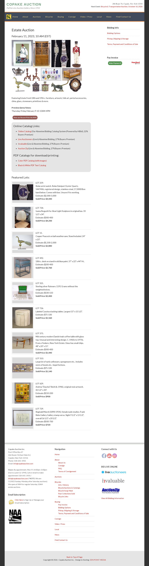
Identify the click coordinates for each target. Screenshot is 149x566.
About (57, 460)
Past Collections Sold (66, 494)
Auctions (58, 477)
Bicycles (58, 482)
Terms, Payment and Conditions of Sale (122, 44)
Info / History (63, 485)
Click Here (19, 500)
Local (57, 529)
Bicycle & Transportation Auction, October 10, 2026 (121, 6)
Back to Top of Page (74, 557)
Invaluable (22, 144)
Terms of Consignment (67, 471)
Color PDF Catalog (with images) (32, 160)
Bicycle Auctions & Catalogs (69, 488)
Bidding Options (113, 33)
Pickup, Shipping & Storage (118, 38)
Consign (61, 466)
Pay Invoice (62, 505)
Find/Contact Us (61, 540)
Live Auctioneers (25, 139)
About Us (61, 463)
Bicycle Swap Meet (65, 491)
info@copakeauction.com (23, 464)
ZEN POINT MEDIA (98, 560)
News (57, 535)
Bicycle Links (63, 496)
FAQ (60, 468)
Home (57, 454)
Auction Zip (23, 148)
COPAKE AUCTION (24, 4)
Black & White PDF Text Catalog (32, 165)
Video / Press (60, 524)
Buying (57, 502)
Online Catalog (24, 131)
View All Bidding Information (112, 498)
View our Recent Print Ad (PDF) (25, 117)
